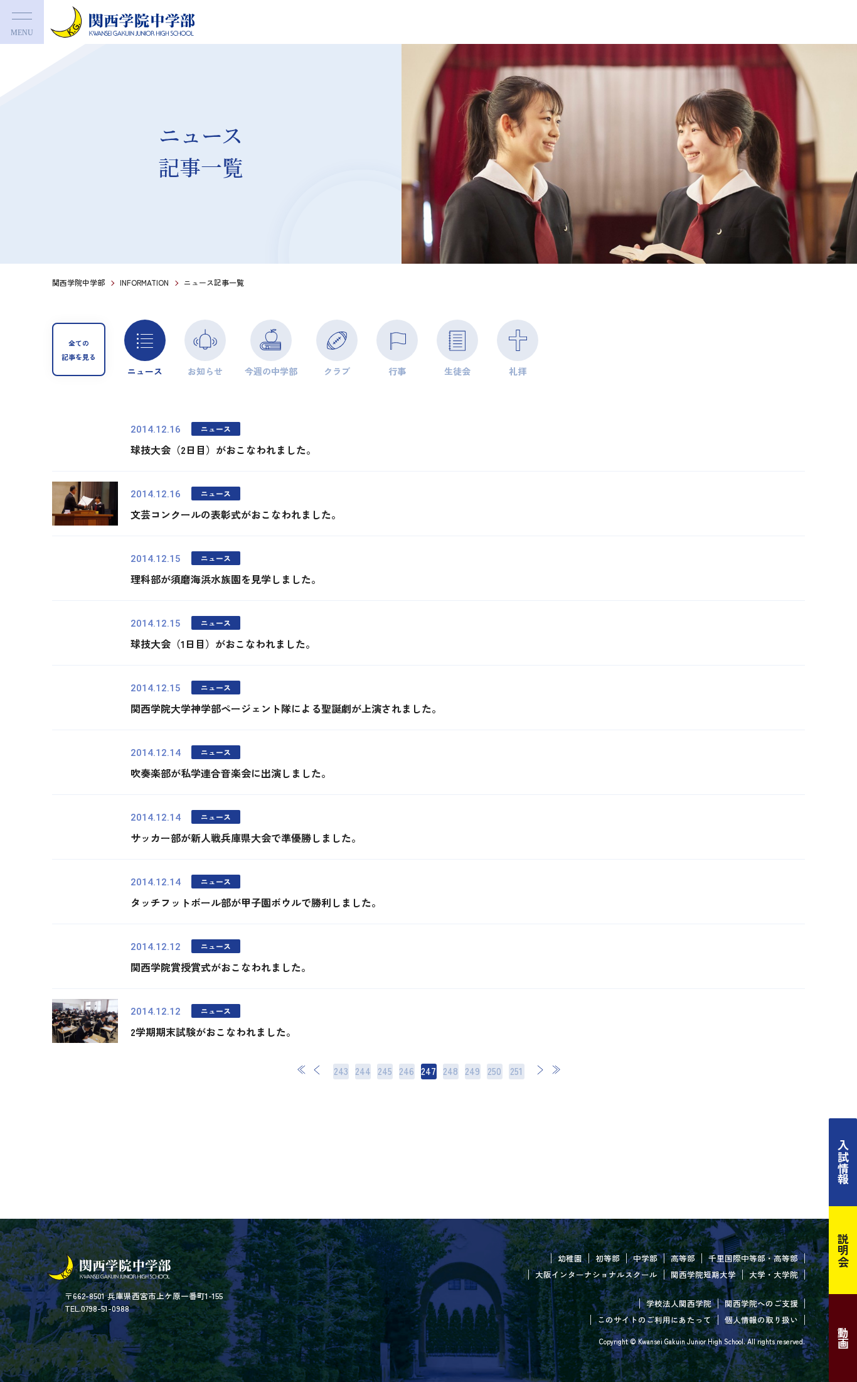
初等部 (607, 1258)
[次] (540, 1069)
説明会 (843, 1250)
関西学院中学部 (78, 282)
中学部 (645, 1258)
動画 (843, 1338)
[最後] (556, 1069)
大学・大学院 (773, 1274)
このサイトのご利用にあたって (654, 1319)
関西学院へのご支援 (761, 1303)
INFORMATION (144, 282)
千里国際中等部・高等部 (753, 1258)
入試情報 (843, 1162)
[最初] (301, 1069)
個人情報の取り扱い (761, 1319)
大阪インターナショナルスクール (596, 1274)
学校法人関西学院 (678, 1303)
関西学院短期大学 (703, 1274)
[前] (317, 1069)
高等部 (683, 1258)
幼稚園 (570, 1258)
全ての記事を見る (78, 350)
